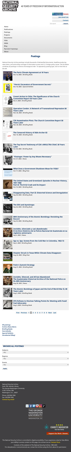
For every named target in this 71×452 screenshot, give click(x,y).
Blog (5, 46)
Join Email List (63, 17)
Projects (7, 35)
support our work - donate (58, 433)
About (6, 51)
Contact (65, 20)
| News (32, 157)
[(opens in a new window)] (27, 407)
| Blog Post (36, 169)
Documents (8, 38)
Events (4, 362)
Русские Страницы (11, 49)
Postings (7, 32)
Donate (65, 14)
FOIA (5, 40)
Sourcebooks (6, 331)
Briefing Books (7, 329)
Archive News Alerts (9, 327)
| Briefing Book (31, 73)
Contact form (55, 442)
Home (6, 26)
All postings (6, 325)
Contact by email (8, 399)
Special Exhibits (7, 333)
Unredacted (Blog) (8, 335)
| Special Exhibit (32, 85)
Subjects (5, 350)
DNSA (6, 43)
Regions (5, 356)
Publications (8, 29)
